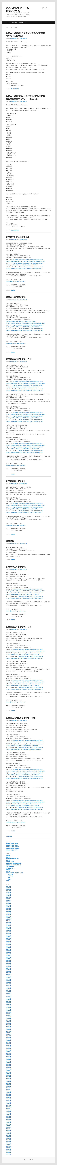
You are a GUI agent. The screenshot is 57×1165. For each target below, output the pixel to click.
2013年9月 (8, 1130)
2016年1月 (8, 1086)
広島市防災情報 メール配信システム (17, 9)
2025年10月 (8, 902)
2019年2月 (8, 1028)
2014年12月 (8, 1106)
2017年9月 (8, 1054)
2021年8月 (8, 980)
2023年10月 (8, 939)
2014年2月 (8, 1122)
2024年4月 (8, 930)
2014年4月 (8, 1119)
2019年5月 (8, 1023)
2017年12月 (8, 1050)
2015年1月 (8, 1105)
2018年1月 (8, 1048)
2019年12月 (8, 1012)
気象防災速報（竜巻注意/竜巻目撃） (14, 863)
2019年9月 (8, 1017)
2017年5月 (8, 1061)
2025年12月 (8, 898)
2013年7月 (8, 1133)
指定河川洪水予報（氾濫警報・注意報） (15, 872)
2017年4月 (8, 1062)
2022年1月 (8, 973)
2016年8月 (8, 1075)
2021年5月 (8, 985)
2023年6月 (8, 946)
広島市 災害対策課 (23, 38)
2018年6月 (8, 1040)
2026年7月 (8, 887)
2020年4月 (8, 1006)
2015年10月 (8, 1091)
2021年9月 (8, 979)
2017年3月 (8, 1064)
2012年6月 (8, 1154)
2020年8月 (8, 999)
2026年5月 (8, 891)
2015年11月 (8, 1089)
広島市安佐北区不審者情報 (17, 237)
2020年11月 (8, 995)
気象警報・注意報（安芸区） (12, 845)
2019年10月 (8, 1015)
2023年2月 (8, 952)
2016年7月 (8, 1076)
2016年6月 (8, 1078)
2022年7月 (8, 963)
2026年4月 (8, 892)
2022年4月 (8, 968)
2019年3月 (8, 1026)
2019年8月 (8, 1018)
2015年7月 (8, 1095)
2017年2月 (8, 1065)
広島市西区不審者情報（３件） (19, 359)
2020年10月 (8, 996)
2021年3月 (8, 988)
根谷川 (9, 879)
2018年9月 (8, 1036)
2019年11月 (8, 1013)
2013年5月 (8, 1136)
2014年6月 (8, 1116)
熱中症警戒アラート (10, 868)
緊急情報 (13, 89)
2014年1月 (8, 1124)
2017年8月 (8, 1056)
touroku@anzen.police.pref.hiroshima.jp (15, 281)
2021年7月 (8, 982)
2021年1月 (8, 991)
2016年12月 (8, 1069)
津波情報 (8, 871)
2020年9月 (8, 998)
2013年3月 (8, 1140)
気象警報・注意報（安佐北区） (13, 847)
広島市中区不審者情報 (16, 297)
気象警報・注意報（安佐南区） (13, 848)
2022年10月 (8, 958)
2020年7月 (8, 1001)
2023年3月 (8, 950)
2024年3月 (8, 932)
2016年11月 (8, 1070)
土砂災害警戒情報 (10, 866)
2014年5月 (8, 1117)
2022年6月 (8, 965)
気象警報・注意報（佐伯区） (12, 843)
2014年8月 (8, 1113)
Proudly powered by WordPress (28, 1159)
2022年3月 (8, 969)
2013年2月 (8, 1141)
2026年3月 (8, 894)
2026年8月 (8, 886)
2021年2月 (8, 990)
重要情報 (17, 89)
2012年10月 (8, 1147)
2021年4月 (8, 987)
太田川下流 (10, 876)
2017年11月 (8, 1051)
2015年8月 (8, 1094)
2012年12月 (8, 1144)
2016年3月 (8, 1083)
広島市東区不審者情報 (16, 481)
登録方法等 (14, 22)
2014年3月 (8, 1121)
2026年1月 (8, 897)
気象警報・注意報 (10, 861)
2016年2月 (8, 1084)
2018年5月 (8, 1042)
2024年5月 (8, 928)
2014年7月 (8, 1114)
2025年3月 (8, 913)
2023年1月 (8, 954)
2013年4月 (8, 1138)
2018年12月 (8, 1031)
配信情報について (23, 22)
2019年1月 (8, 1029)
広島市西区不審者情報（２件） (19, 626)
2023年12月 (8, 936)
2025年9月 (8, 903)
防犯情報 (13, 290)
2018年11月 (8, 1032)
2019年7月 (8, 1020)
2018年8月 (8, 1037)
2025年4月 (8, 911)
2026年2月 (8, 895)
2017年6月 (8, 1059)
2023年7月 (8, 944)
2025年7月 (8, 906)
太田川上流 (10, 874)
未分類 (7, 880)
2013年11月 (8, 1127)
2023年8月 (8, 943)
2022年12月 (8, 955)
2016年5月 (8, 1080)
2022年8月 (8, 961)
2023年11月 (8, 938)
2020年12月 (8, 993)
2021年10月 (8, 977)
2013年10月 (8, 1128)
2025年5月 (8, 909)
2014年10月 (8, 1110)
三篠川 (9, 877)
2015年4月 (8, 1100)
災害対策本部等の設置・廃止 (12, 858)
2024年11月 (8, 919)
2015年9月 (8, 1092)
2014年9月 (8, 1111)
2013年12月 (8, 1125)
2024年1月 (8, 935)
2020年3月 (8, 1007)
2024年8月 (8, 924)
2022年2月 (8, 971)
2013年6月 (8, 1135)
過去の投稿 (9, 836)
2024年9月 (8, 922)
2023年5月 (8, 947)
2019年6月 (8, 1021)
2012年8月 (8, 1151)
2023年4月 (8, 949)
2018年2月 (8, 1047)
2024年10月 (8, 921)
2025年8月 (8, 905)
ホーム (8, 22)
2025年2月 (8, 914)
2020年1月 (8, 1010)
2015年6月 (8, 1097)
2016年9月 (8, 1073)
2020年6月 (8, 1002)
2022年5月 (8, 966)
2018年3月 (8, 1045)
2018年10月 (8, 1034)
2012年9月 (8, 1149)
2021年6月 (8, 984)
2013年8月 (8, 1132)
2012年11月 (8, 1146)
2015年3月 (8, 1102)
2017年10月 (8, 1053)
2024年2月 (8, 933)
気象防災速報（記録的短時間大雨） (14, 865)
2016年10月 (8, 1072)
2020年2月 (8, 1009)
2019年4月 (8, 1025)
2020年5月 (8, 1004)
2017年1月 (8, 1067)
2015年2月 (8, 1103)
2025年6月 (8, 908)
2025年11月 (8, 900)
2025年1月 (8, 916)
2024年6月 (8, 927)
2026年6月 (8, 889)
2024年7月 (8, 925)
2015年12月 (8, 1088)
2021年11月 (8, 976)
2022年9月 (8, 960)
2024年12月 (8, 917)
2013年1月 (8, 1143)
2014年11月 (8, 1108)
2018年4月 (8, 1043)
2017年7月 (8, 1058)
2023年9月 (8, 941)
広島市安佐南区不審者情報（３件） (21, 717)
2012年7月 (8, 1152)
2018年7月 (8, 1039)
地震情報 (10, 541)
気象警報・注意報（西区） (12, 850)
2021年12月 (8, 974)
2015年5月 (8, 1099)
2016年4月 (8, 1081)
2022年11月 (8, 957)
